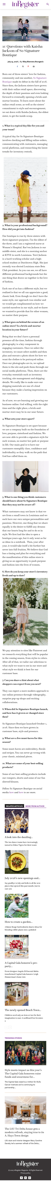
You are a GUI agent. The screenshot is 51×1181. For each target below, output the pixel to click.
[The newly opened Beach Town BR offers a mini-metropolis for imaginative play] (16, 994)
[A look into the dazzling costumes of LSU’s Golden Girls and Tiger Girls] (16, 821)
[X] (22, 66)
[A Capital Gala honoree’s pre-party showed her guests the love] (16, 947)
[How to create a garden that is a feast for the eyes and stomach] (16, 906)
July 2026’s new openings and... (22, 878)
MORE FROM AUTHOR (35, 806)
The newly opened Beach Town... (23, 1010)
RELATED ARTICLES (14, 806)
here (11, 792)
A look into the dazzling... (19, 837)
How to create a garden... (18, 921)
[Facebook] (17, 66)
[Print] (33, 66)
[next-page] (10, 1027)
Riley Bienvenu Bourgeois (33, 61)
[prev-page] (6, 1027)
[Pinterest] (28, 66)
